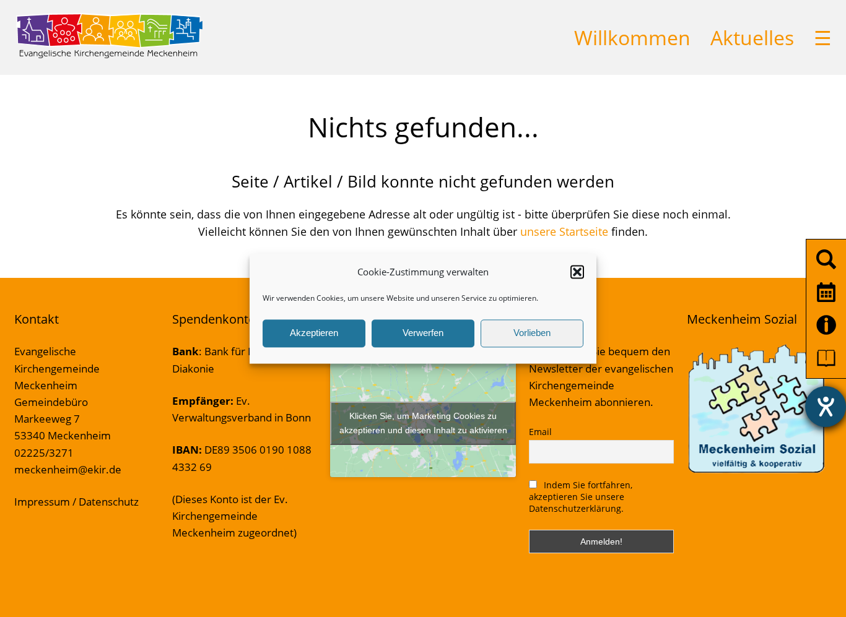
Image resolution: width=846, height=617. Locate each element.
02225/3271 (44, 453)
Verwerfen (423, 333)
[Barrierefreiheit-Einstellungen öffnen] (825, 406)
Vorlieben (532, 333)
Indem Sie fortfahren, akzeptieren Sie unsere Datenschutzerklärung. (580, 496)
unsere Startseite (564, 231)
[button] (577, 271)
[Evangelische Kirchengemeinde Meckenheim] (109, 55)
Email (540, 432)
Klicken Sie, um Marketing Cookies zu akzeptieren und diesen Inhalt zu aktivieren (423, 423)
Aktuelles (752, 37)
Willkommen (632, 37)
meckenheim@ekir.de (67, 469)
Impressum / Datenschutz (76, 501)
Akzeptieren (314, 333)
